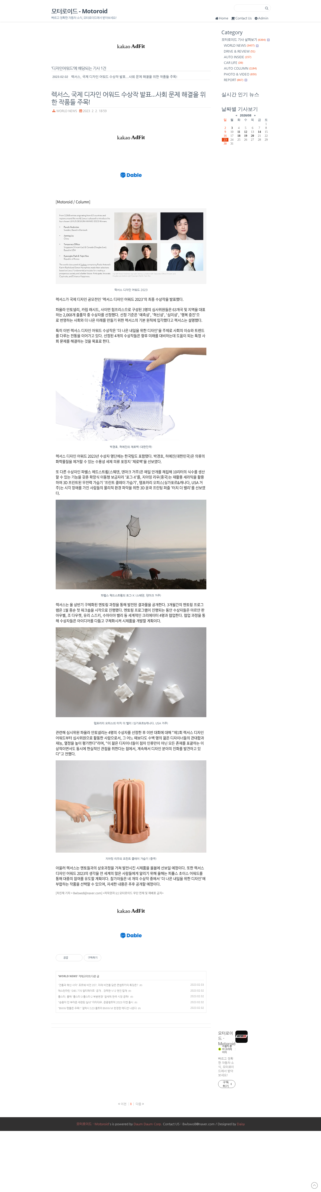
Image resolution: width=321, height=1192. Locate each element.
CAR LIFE (233, 62)
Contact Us (243, 18)
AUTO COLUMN (240, 68)
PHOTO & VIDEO (240, 74)
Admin (263, 18)
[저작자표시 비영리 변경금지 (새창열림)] (107, 957)
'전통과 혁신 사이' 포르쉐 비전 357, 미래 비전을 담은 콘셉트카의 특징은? (98, 985)
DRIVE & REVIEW (239, 51)
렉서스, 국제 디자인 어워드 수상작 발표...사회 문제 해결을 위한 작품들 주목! (124, 77)
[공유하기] (72, 957)
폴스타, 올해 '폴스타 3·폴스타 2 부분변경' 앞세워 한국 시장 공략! (93, 996)
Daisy (241, 1124)
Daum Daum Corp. (148, 1124)
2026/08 (245, 115)
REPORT (233, 80)
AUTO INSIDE (237, 57)
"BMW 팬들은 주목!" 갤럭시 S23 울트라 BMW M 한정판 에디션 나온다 (97, 1008)
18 (238, 135)
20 (252, 135)
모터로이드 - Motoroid (79, 11)
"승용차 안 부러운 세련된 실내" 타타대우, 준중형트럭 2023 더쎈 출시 (95, 1002)
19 (245, 135)
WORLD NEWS (66, 111)
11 (238, 131)
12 (245, 131)
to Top (314, 1185)
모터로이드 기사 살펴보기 (244, 39)
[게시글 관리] (77, 957)
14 (259, 131)
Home (223, 18)
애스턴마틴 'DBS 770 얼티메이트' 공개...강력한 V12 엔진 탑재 (92, 990)
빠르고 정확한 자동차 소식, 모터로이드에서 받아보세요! (226, 1067)
